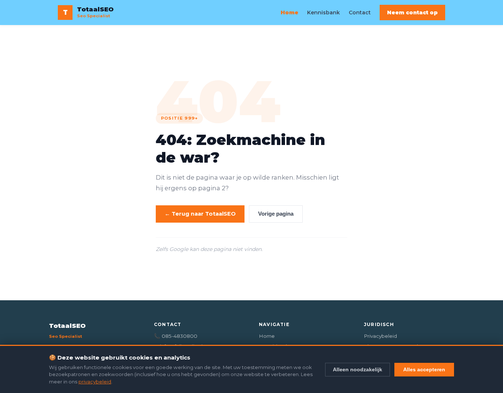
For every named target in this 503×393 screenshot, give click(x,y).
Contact (360, 12)
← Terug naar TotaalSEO (200, 213)
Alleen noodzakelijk (357, 369)
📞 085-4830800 (175, 336)
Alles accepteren (424, 369)
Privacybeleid (380, 336)
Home (289, 12)
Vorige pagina (275, 214)
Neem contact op (412, 12)
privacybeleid (94, 382)
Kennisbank (323, 12)
